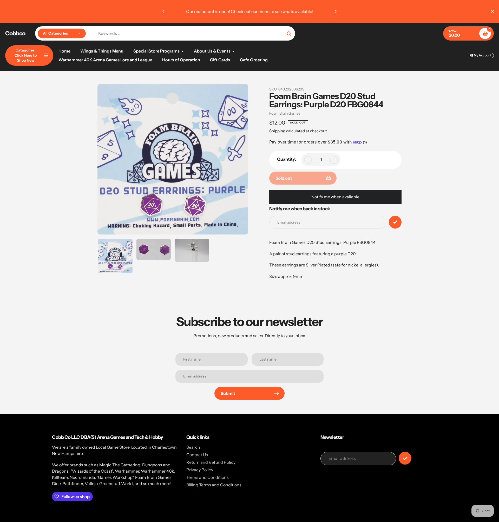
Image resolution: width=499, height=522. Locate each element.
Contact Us (197, 454)
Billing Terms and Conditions (213, 484)
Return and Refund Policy (210, 462)
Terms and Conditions (207, 477)
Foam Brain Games (284, 113)
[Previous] (163, 11)
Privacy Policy (199, 469)
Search (193, 447)
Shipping (277, 130)
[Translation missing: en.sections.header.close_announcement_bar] (492, 11)
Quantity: (286, 159)
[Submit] (405, 458)
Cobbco (15, 33)
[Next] (335, 11)
